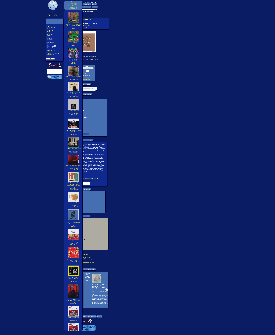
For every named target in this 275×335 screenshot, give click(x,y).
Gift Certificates (51, 45)
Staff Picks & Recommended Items (85, 260)
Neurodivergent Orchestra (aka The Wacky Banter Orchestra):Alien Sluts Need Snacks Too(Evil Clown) (73, 26)
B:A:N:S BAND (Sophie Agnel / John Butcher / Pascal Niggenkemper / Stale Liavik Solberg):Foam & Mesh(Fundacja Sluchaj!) (73, 186)
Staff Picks (50, 39)
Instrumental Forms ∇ (52, 53)
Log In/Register (87, 4)
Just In (83, 6)
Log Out (50, 30)
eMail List (49, 37)
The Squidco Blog (51, 46)
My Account (50, 28)
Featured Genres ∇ (51, 52)
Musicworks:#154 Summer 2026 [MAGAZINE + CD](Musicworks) (73, 301)
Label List (49, 35)
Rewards (49, 38)
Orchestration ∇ (51, 54)
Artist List (50, 34)
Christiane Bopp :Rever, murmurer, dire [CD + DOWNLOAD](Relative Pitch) (73, 242)
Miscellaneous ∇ (51, 56)
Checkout (49, 31)
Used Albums (50, 42)
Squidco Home (51, 26)
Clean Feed (85, 254)
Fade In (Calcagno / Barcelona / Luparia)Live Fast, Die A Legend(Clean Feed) (100, 287)
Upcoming (94, 6)
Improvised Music (85, 257)
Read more (85, 134)
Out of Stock (85, 74)
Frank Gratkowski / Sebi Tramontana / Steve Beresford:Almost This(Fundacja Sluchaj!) (73, 204)
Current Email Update (53, 41)
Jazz (85, 258)
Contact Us (50, 48)
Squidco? (94, 4)
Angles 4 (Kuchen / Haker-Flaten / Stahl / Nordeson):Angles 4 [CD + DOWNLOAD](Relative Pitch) (73, 261)
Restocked (88, 6)
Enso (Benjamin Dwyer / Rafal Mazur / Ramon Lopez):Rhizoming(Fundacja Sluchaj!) (73, 94)
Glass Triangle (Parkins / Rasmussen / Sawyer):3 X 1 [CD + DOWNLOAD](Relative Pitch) (73, 279)
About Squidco (51, 27)
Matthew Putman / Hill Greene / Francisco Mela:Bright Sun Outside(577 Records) (73, 150)
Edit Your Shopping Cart (55, 22)
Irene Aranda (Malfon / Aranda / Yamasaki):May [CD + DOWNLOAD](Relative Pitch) (73, 132)
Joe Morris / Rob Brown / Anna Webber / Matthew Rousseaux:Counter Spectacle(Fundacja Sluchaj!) (73, 167)
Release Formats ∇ (51, 50)
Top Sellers (50, 43)
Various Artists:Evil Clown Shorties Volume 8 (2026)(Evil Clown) (73, 61)
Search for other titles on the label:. (85, 263)
